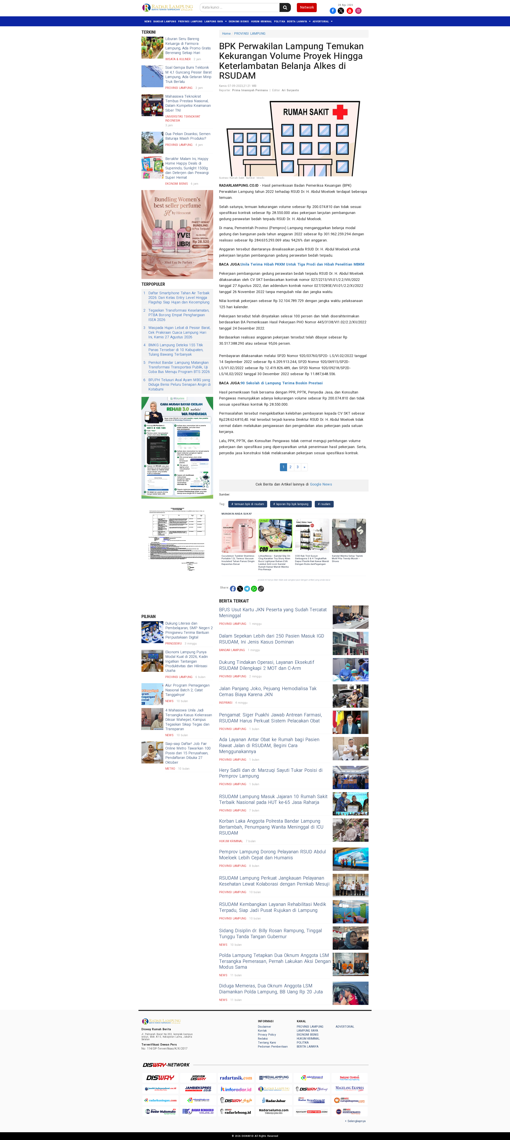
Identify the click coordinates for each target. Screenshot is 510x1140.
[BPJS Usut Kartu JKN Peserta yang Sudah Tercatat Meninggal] (351, 617)
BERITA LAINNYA (297, 21)
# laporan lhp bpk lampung (290, 504)
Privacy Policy (267, 1035)
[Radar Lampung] (274, 1089)
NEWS (147, 21)
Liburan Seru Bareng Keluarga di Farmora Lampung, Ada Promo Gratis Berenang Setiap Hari (188, 46)
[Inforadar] (236, 1089)
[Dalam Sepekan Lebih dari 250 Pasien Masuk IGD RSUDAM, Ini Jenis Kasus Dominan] (351, 643)
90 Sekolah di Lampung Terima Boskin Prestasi (282, 383)
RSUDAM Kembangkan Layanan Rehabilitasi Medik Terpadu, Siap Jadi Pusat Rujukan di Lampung (272, 907)
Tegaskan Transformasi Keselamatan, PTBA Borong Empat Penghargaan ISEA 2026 (176, 315)
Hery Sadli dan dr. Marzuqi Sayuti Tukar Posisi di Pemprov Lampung (271, 773)
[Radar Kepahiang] (311, 1100)
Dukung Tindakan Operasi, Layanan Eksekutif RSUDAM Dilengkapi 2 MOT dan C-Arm (266, 665)
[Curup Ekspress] (349, 1100)
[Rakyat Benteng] (311, 1112)
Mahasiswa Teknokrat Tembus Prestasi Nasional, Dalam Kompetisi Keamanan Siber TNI (188, 103)
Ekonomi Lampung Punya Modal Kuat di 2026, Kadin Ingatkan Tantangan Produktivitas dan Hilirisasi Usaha (186, 661)
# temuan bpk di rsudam (247, 504)
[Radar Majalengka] (198, 1100)
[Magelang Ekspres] (349, 1089)
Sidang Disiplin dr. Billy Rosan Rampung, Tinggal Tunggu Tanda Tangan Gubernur (270, 933)
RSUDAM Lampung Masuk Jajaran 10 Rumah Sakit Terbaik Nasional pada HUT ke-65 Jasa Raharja (273, 799)
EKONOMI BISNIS (239, 21)
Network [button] (307, 7)
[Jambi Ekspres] (198, 1089)
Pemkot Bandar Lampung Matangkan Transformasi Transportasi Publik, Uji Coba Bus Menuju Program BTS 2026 (176, 367)
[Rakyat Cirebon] (349, 1078)
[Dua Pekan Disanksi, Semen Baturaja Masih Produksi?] (152, 143)
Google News (321, 484)
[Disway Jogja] (236, 1100)
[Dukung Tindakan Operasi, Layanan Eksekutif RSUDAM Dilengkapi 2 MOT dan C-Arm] (351, 669)
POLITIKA (279, 21)
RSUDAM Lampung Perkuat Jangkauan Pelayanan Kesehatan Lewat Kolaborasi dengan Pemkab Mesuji (274, 881)
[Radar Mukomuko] (160, 1112)
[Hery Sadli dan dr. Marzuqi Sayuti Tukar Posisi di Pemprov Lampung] (351, 777)
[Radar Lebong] (236, 1112)
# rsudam (324, 504)
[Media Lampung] (274, 1078)
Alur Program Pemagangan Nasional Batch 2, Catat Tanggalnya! (187, 690)
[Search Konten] (285, 7)
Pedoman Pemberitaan (273, 1047)
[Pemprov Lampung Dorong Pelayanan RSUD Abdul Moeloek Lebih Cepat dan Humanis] (351, 859)
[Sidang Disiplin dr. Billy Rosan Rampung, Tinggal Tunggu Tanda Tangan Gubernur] (351, 938)
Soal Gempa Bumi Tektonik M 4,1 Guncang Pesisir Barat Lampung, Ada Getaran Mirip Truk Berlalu (188, 74)
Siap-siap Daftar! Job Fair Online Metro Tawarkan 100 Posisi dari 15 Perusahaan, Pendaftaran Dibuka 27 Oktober (188, 753)
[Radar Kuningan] (160, 1100)
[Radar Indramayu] (311, 1078)
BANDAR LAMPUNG (164, 21)
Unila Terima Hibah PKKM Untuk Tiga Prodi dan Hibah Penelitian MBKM (302, 264)
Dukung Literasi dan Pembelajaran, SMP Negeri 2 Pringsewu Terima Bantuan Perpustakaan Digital (189, 630)
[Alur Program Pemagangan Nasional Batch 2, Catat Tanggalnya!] (152, 694)
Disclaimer (264, 1027)
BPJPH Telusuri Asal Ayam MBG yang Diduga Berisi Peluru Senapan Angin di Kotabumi (177, 385)
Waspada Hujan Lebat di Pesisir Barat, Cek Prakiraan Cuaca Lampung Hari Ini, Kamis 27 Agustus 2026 (176, 332)
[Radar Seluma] (274, 1112)
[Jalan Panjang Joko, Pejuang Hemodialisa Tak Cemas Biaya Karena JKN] (351, 696)
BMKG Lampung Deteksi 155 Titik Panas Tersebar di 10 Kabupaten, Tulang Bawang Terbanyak (173, 350)
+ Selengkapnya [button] (355, 1121)
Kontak (262, 1031)
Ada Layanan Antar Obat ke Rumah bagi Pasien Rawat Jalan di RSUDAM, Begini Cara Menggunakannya (269, 745)
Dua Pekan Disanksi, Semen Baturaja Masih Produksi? (187, 136)
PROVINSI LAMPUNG (190, 21)
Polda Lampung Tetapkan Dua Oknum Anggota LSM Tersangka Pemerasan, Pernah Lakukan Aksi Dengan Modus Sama (275, 961)
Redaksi (263, 1039)
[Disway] (160, 1078)
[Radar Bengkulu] (198, 1112)
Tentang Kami (267, 1043)
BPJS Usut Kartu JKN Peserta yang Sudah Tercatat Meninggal (273, 612)
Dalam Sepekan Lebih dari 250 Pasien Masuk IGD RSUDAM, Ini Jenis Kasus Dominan (271, 639)
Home (226, 33)
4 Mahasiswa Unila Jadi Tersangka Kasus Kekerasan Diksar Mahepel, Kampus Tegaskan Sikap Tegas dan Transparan (188, 720)
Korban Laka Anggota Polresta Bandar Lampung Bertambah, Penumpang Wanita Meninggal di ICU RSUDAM (271, 827)
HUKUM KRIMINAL (261, 21)
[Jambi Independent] (160, 1089)
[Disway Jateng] (311, 1089)
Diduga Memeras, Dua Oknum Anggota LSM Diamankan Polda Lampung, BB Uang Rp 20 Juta (271, 989)
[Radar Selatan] (349, 1112)
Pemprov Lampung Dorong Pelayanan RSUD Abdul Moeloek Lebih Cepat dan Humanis (272, 855)
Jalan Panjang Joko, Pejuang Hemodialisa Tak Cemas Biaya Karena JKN (268, 691)
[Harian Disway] (198, 1078)
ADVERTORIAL (321, 21)
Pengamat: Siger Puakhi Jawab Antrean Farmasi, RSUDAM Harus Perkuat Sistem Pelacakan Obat (270, 718)
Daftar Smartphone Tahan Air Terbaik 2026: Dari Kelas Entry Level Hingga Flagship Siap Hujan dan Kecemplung (176, 298)
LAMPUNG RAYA (213, 21)
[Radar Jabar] (274, 1100)
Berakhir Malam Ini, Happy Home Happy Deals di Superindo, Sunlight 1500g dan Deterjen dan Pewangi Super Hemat (187, 168)
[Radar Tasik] (236, 1078)
